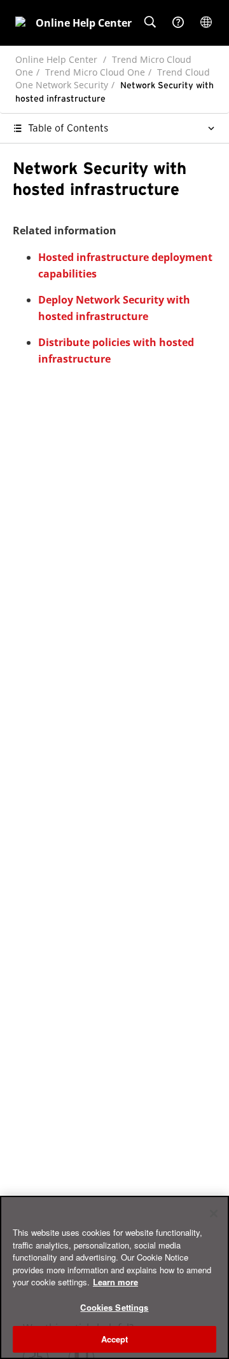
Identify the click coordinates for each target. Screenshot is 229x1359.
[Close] (214, 1214)
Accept (114, 1339)
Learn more (115, 1282)
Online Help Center (56, 59)
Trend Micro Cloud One (95, 72)
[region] (114, 1277)
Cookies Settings (114, 1307)
